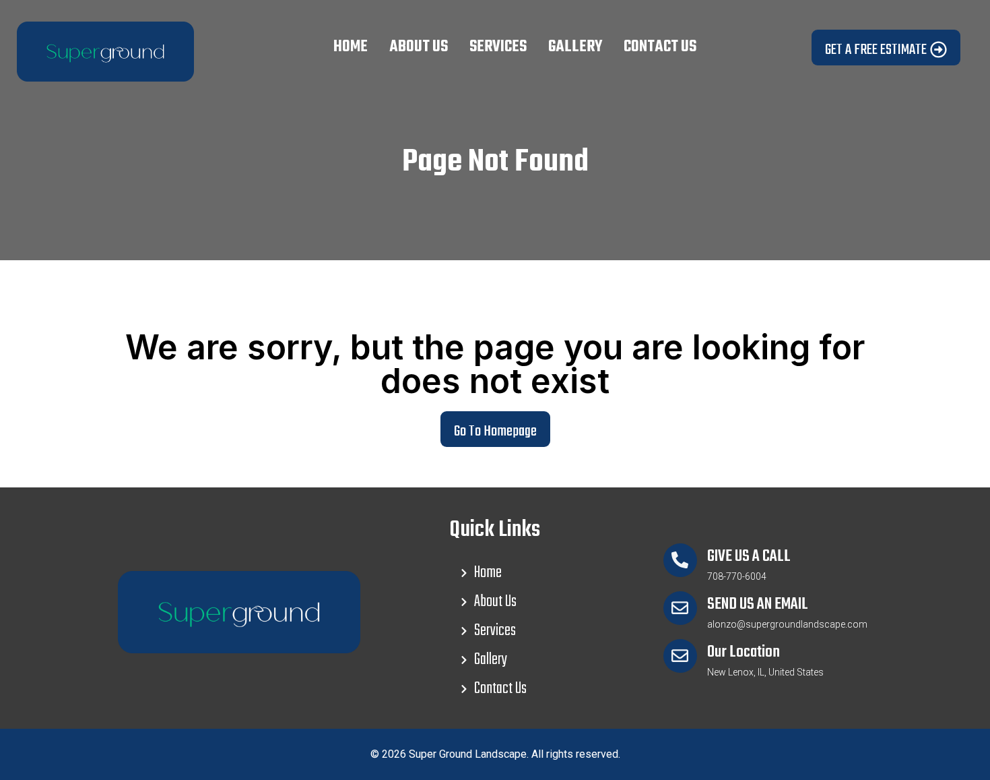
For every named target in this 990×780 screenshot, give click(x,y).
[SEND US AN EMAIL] (680, 608)
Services (498, 47)
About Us (418, 47)
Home (350, 47)
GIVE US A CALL (749, 556)
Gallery (575, 47)
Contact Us (660, 47)
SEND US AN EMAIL (757, 604)
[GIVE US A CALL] (680, 560)
